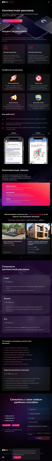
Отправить (38, 438)
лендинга (23, 327)
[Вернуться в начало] (5, 2)
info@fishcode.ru (9, 420)
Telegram (16, 425)
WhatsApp (7, 425)
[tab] (20, 257)
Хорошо (17, 457)
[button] (48, 2)
